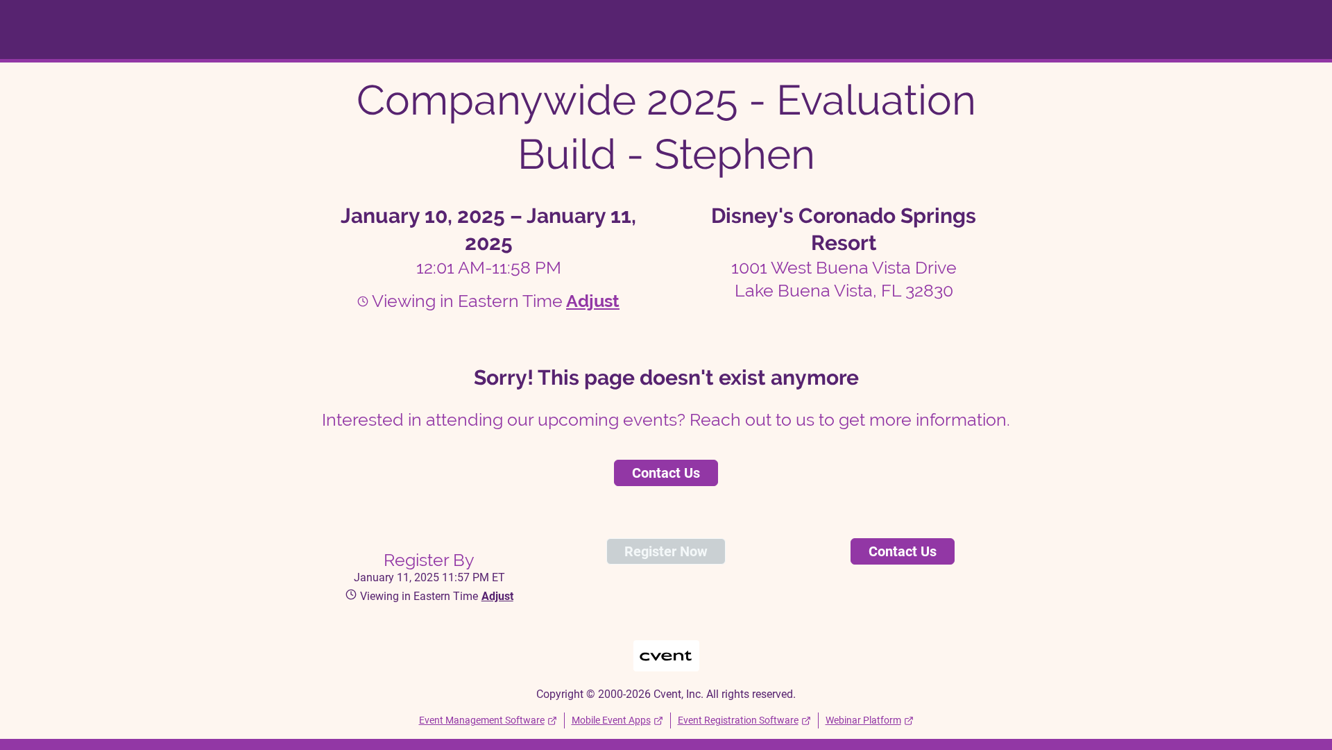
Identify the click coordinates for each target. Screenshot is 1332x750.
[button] (591, 300)
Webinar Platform (863, 720)
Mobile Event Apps (611, 720)
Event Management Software (482, 720)
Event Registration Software (738, 720)
